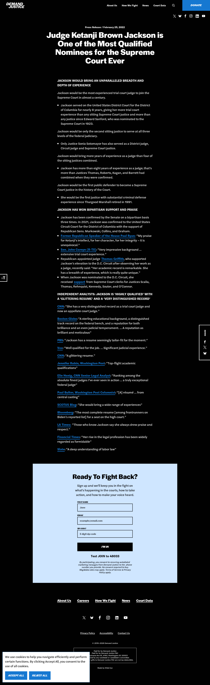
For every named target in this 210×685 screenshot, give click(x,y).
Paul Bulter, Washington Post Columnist (86, 392)
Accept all (16, 675)
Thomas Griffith (112, 258)
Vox (60, 347)
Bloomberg (65, 412)
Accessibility (106, 633)
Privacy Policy (87, 633)
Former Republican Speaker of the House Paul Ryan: (98, 235)
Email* (80, 515)
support (79, 281)
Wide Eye (109, 667)
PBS (60, 340)
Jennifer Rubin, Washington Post (81, 363)
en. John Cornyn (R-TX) (79, 249)
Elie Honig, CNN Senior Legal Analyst (83, 375)
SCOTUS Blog (66, 404)
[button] (173, 5)
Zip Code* (81, 528)
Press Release (93, 27)
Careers (83, 600)
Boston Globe (67, 318)
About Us (112, 5)
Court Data (159, 5)
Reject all (40, 675)
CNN (60, 306)
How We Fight (130, 5)
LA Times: (64, 424)
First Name (82, 502)
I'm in (105, 546)
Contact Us (124, 633)
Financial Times (68, 436)
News (145, 5)
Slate (61, 449)
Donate (196, 5)
